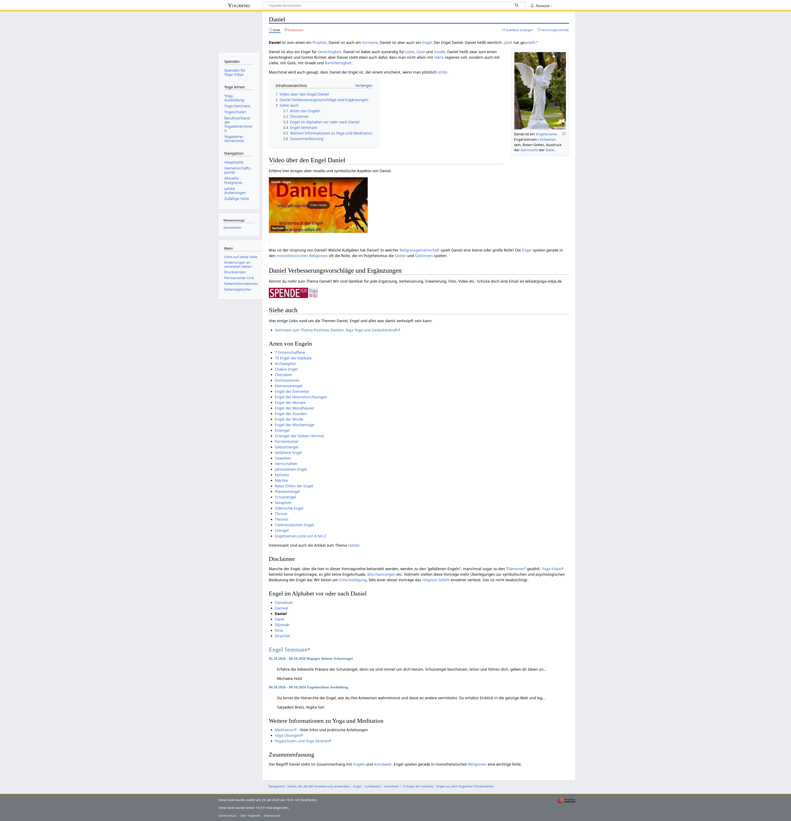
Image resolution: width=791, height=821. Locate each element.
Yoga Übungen (287, 735)
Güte (421, 51)
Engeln (359, 764)
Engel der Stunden (291, 413)
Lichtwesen (547, 139)
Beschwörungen (381, 574)
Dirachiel (282, 635)
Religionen (318, 255)
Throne (281, 513)
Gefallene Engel (288, 452)
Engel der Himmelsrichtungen (301, 396)
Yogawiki (239, 5)
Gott (509, 42)
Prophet (319, 42)
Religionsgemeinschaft (420, 250)
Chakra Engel (286, 369)
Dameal (281, 608)
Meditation (284, 729)
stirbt (442, 72)
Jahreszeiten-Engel (291, 469)
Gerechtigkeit (329, 51)
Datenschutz (227, 815)
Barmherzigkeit (338, 62)
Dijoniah (282, 624)
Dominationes (287, 380)
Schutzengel (285, 497)
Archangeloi (285, 363)
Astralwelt (383, 764)
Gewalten (283, 458)
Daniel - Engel (281, 182)
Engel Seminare (288, 649)
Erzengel (282, 430)
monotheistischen (292, 255)
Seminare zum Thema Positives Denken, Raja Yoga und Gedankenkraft (336, 329)
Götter (400, 255)
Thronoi (281, 519)
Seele (549, 149)
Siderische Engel (289, 508)
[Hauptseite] (239, 30)
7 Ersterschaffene (290, 352)
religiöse (429, 579)
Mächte (281, 480)
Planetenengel (287, 491)
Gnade (439, 51)
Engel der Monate (290, 402)
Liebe (409, 51)
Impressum (272, 815)
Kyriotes (282, 474)
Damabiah (284, 602)
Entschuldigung (353, 579)
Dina (279, 630)
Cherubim (283, 374)
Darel (279, 619)
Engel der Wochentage (294, 424)
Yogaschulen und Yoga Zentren (302, 740)
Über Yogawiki (250, 815)
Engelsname (546, 134)
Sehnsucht (529, 149)
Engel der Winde (289, 419)
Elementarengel (288, 385)
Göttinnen (424, 255)
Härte (439, 57)
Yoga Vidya (551, 568)
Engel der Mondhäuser (294, 408)
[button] (318, 205)
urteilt (530, 42)
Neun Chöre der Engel (294, 485)
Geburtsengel (286, 446)
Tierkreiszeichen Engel (294, 524)
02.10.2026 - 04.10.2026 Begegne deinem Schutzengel (311, 658)
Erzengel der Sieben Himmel (299, 435)
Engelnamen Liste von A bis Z (300, 535)
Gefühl (444, 579)
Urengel (282, 530)
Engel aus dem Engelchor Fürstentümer (465, 786)
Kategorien (277, 786)
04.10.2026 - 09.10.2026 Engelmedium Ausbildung (308, 687)
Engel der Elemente (292, 391)
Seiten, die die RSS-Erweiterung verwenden (318, 786)
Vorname (370, 42)
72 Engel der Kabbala (293, 358)
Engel (427, 42)
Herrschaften (286, 463)
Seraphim (283, 502)
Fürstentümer (287, 441)
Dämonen (515, 568)
